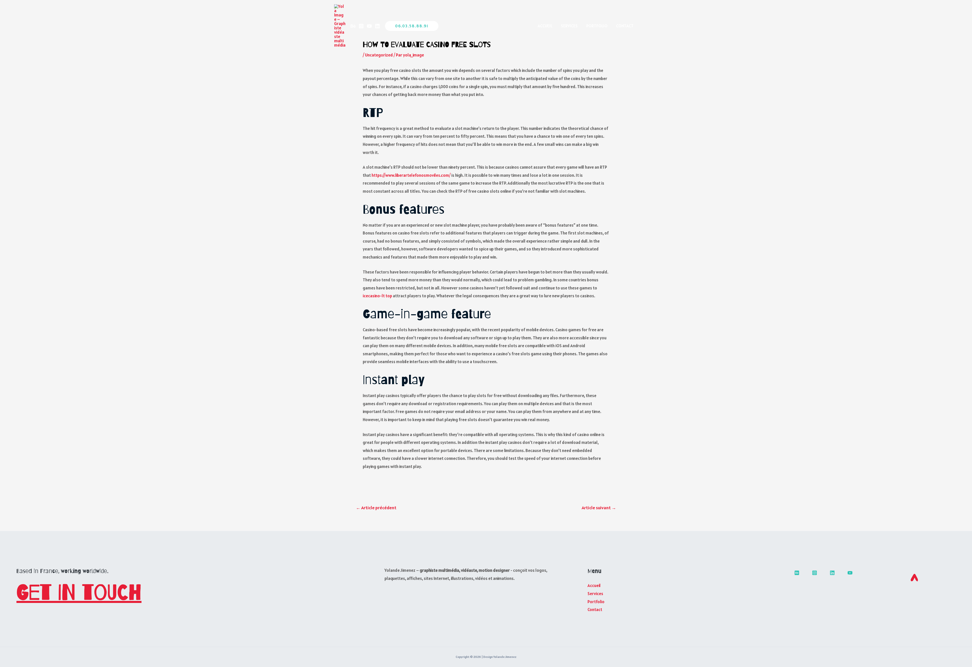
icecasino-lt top (377, 296)
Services (569, 26)
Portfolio (597, 26)
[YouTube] (369, 26)
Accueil (545, 26)
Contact (625, 26)
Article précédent (376, 508)
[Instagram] (361, 26)
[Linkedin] (377, 26)
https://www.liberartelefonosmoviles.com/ (411, 175)
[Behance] (353, 26)
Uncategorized (379, 55)
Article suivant (599, 508)
